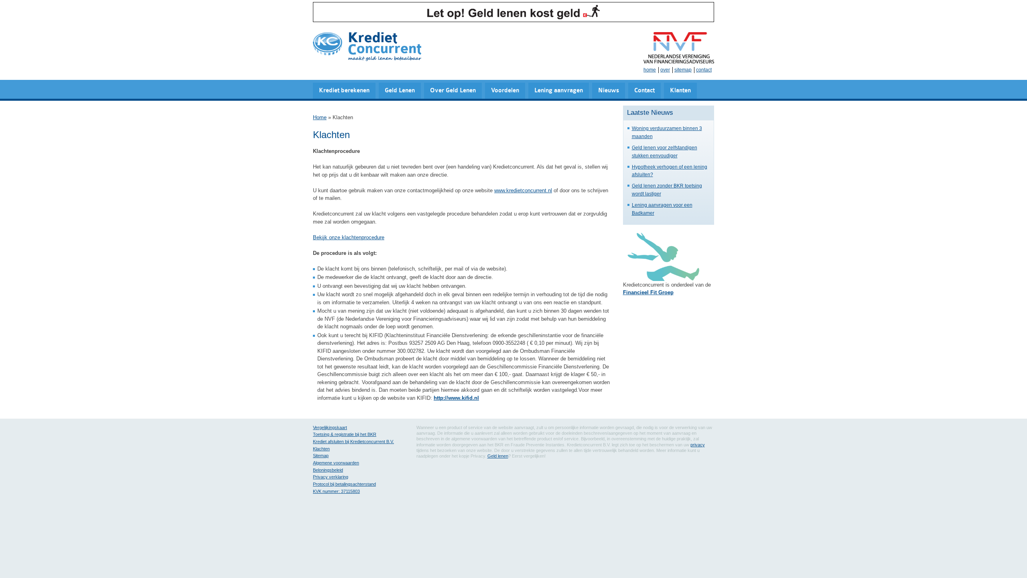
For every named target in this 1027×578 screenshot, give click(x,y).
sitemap (683, 70)
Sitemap (321, 455)
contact (704, 70)
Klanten (680, 90)
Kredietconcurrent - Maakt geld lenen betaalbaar (367, 47)
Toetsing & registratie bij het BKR (344, 434)
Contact (644, 90)
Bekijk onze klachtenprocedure (348, 237)
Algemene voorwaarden (336, 462)
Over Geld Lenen (453, 90)
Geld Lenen (400, 90)
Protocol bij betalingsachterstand (344, 484)
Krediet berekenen (344, 90)
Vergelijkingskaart (330, 427)
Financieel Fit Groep (648, 292)
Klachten (321, 448)
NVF (678, 47)
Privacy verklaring (330, 476)
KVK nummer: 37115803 (336, 491)
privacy (697, 444)
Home (320, 117)
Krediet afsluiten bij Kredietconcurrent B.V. (353, 441)
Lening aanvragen (558, 90)
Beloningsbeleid (328, 470)
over (665, 70)
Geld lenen (497, 456)
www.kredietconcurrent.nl (523, 190)
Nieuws (608, 90)
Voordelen (505, 90)
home (649, 70)
